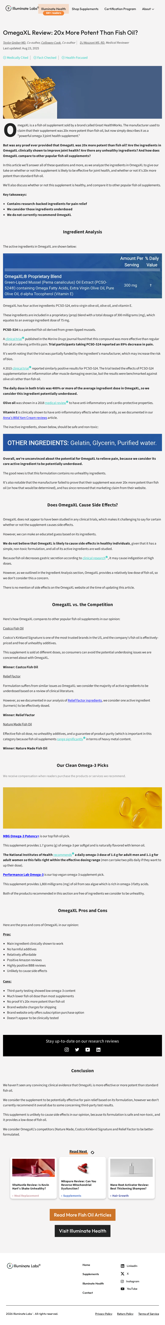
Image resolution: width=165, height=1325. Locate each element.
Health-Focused (76, 57)
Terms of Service (148, 1314)
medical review (55, 403)
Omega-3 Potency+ (21, 836)
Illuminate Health (53, 9)
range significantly (70, 739)
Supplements (90, 1274)
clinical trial (13, 339)
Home (86, 1265)
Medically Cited (17, 57)
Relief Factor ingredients (85, 700)
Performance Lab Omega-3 (23, 874)
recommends (62, 854)
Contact (87, 1293)
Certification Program (120, 9)
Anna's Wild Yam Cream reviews (25, 417)
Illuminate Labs (22, 1314)
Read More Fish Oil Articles (82, 1215)
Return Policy (125, 1314)
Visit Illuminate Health (82, 1231)
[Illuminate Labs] (22, 8)
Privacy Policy (103, 1314)
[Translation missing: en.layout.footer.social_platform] (66, 1050)
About (146, 9)
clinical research (93, 558)
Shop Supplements (85, 9)
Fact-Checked (46, 57)
